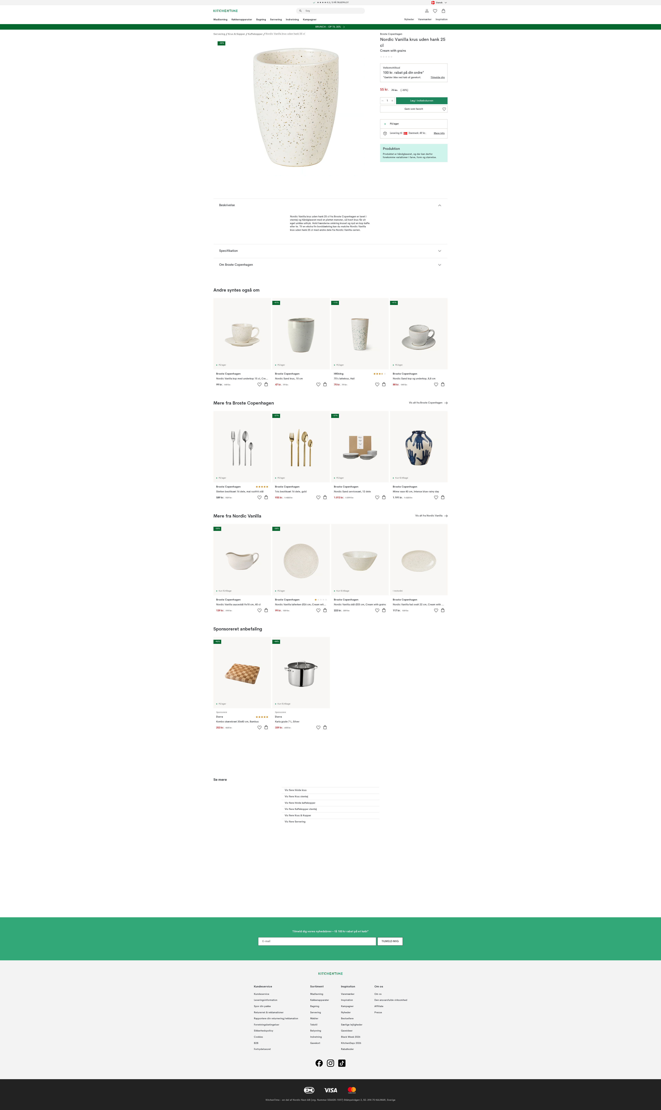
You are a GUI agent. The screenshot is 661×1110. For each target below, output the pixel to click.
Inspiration (442, 19)
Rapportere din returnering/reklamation (276, 1018)
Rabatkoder (347, 1049)
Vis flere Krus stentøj (296, 796)
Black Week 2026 (350, 1037)
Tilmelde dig (438, 77)
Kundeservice (261, 994)
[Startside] (225, 11)
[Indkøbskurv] (443, 11)
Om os (378, 994)
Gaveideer (347, 1031)
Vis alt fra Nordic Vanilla (428, 516)
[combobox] (439, 2)
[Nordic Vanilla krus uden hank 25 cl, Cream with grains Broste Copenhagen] (296, 107)
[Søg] (300, 11)
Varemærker (425, 19)
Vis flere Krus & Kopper (298, 815)
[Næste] (367, 108)
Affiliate (378, 1006)
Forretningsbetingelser (266, 1025)
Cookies (258, 1037)
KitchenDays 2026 (351, 1043)
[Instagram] (330, 1063)
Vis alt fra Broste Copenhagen (425, 403)
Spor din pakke (262, 1006)
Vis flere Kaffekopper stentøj (301, 809)
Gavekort (315, 1043)
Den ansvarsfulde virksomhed (390, 1000)
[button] (386, 57)
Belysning (315, 1031)
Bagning (261, 19)
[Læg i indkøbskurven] (266, 384)
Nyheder (409, 19)
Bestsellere (347, 1018)
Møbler (314, 1018)
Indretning (292, 19)
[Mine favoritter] (435, 11)
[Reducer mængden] (382, 100)
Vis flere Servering (295, 822)
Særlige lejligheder (351, 1025)
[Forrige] (225, 108)
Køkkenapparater (242, 19)
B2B (256, 1043)
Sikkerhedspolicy (263, 1031)
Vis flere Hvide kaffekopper (300, 803)
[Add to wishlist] (259, 384)
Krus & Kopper (236, 33)
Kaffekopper (255, 33)
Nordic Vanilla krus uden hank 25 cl (285, 34)
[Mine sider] (427, 11)
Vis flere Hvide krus (296, 790)
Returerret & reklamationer (269, 1012)
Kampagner (310, 19)
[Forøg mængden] (392, 100)
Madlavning (220, 19)
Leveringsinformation (265, 1000)
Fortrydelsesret (262, 1049)
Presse (378, 1012)
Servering (276, 19)
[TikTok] (342, 1063)
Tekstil (313, 1025)
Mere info (439, 133)
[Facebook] (319, 1063)
